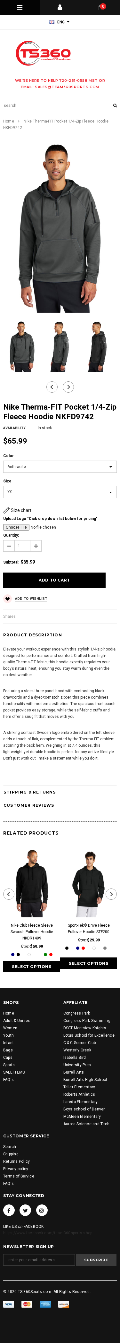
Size (7, 481)
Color (8, 456)
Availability (14, 428)
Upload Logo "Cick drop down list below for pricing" (50, 518)
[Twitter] (25, 1210)
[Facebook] (9, 1210)
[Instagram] (42, 1210)
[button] (17, 510)
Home (8, 121)
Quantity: (11, 535)
